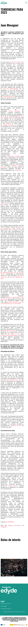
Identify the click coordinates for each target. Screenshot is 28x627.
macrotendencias (8, 96)
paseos (8, 123)
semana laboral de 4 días (12, 277)
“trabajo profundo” (9, 125)
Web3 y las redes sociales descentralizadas (12, 334)
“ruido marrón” (13, 486)
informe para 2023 (17, 62)
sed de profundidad (10, 89)
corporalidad (16, 117)
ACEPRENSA (10, 522)
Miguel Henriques (14, 525)
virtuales (17, 156)
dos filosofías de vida (14, 380)
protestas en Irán (8, 330)
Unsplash (4, 527)
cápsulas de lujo (15, 425)
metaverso (18, 170)
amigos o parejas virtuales (12, 166)
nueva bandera (14, 111)
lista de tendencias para (12, 227)
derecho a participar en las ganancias (12, 298)
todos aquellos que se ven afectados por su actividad (12, 302)
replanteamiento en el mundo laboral (12, 273)
